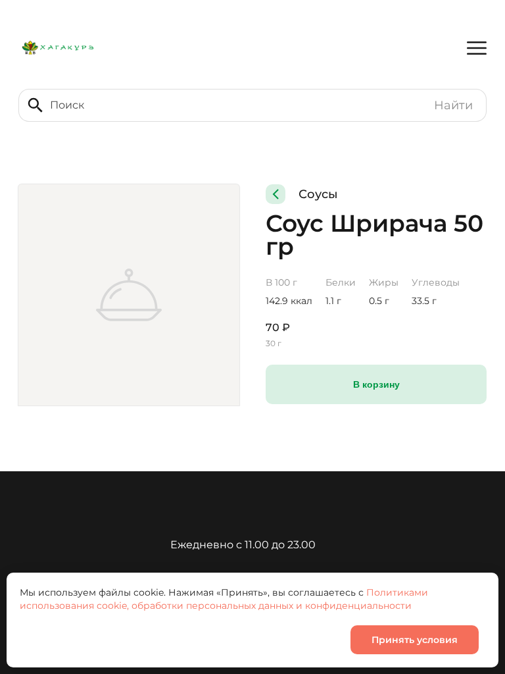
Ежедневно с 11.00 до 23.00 (243, 544)
